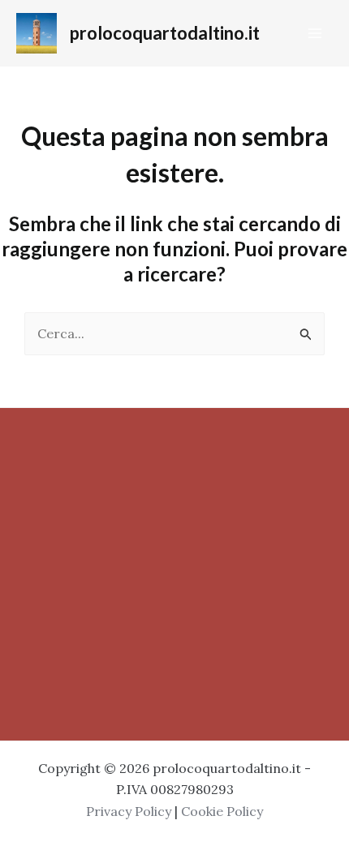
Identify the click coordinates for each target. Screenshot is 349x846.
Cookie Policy (222, 811)
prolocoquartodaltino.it (165, 33)
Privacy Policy (128, 811)
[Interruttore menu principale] (315, 33)
